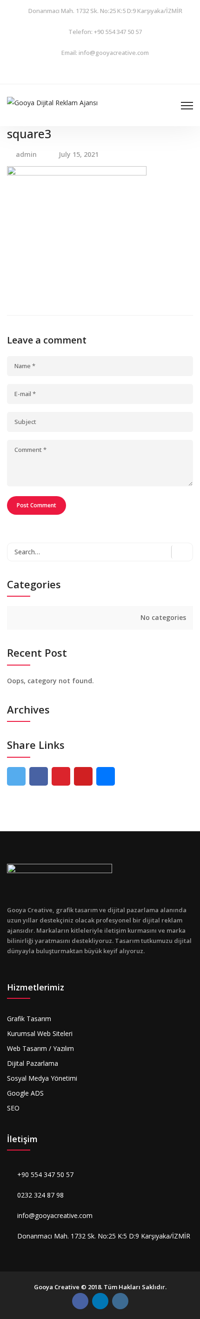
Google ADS (25, 1093)
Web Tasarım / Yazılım (40, 1048)
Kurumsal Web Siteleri (40, 1033)
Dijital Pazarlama (32, 1063)
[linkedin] (123, 73)
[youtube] (83, 776)
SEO (13, 1108)
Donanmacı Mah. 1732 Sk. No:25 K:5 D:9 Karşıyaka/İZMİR (105, 11)
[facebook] (76, 73)
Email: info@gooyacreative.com (105, 52)
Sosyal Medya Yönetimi (42, 1078)
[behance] (105, 776)
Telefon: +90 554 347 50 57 (105, 31)
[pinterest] (61, 776)
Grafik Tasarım (29, 1018)
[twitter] (16, 776)
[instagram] (100, 73)
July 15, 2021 (79, 154)
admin (26, 154)
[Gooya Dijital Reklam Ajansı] (52, 101)
